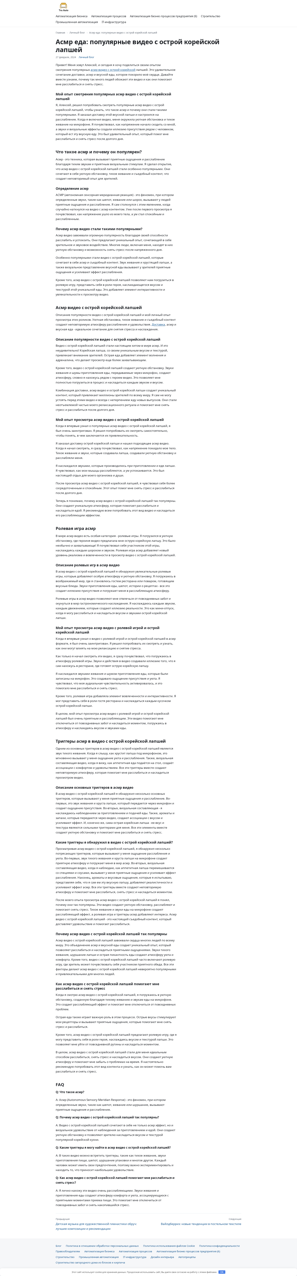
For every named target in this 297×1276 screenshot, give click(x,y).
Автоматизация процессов (108, 16)
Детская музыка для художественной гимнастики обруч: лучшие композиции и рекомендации (96, 1223)
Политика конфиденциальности (219, 1245)
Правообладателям (68, 1251)
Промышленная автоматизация (77, 22)
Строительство (210, 16)
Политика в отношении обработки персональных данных (102, 1245)
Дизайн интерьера (162, 1257)
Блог (58, 1245)
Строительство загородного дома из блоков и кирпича (90, 1262)
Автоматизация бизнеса (71, 16)
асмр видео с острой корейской (113, 70)
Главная (60, 32)
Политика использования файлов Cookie (169, 1245)
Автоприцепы (187, 1257)
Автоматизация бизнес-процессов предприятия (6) (163, 16)
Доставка (158, 324)
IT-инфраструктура (114, 22)
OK (222, 1272)
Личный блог (77, 32)
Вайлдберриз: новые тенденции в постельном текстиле (201, 1221)
